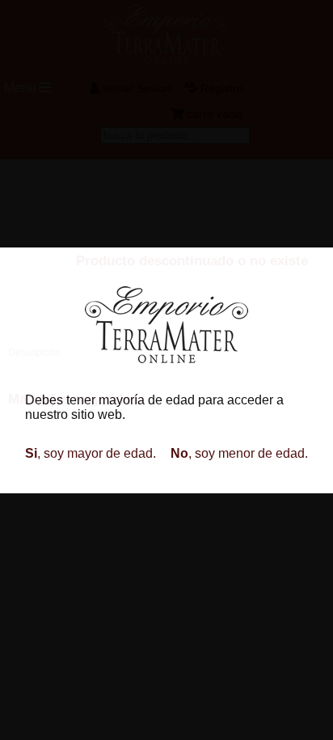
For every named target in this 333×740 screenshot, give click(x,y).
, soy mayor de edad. (90, 453)
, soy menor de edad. (239, 453)
